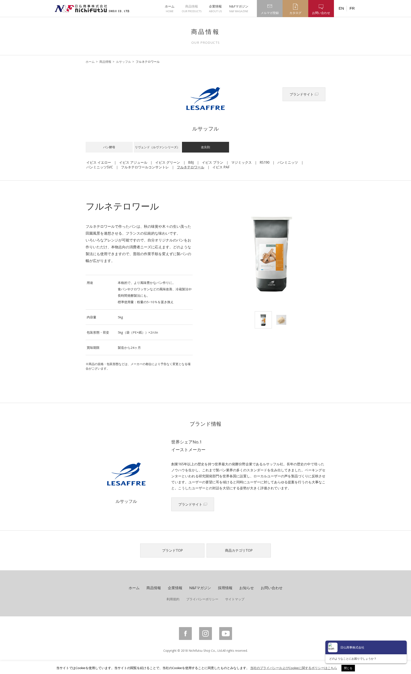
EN (341, 8)
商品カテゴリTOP (239, 550)
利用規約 (173, 599)
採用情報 (225, 587)
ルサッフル (123, 62)
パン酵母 (109, 147)
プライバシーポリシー (202, 599)
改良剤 (205, 147)
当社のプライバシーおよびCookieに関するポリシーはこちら (293, 668)
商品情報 (191, 8)
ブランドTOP (172, 550)
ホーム (169, 8)
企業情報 (215, 8)
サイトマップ (234, 599)
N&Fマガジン (238, 8)
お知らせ (246, 587)
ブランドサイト (302, 94)
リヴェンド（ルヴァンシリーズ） (157, 147)
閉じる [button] (348, 668)
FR (352, 8)
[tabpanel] (271, 253)
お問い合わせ (272, 587)
